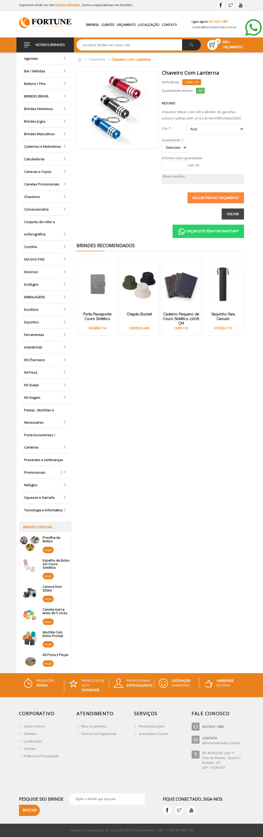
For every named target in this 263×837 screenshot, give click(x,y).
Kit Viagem (32, 397)
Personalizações (152, 726)
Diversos (31, 272)
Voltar (233, 214)
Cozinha (30, 246)
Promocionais (34, 472)
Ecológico (31, 284)
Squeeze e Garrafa (39, 497)
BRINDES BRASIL (36, 96)
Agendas (31, 58)
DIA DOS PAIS (34, 259)
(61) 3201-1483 (218, 21)
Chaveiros (32, 196)
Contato (169, 25)
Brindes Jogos (34, 121)
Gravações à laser (153, 733)
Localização (148, 25)
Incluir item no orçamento (216, 197)
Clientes (107, 25)
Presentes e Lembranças (43, 459)
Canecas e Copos (37, 171)
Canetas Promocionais (41, 184)
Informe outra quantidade (182, 158)
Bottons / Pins (35, 83)
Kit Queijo (31, 385)
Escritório (31, 309)
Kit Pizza (30, 372)
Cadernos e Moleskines (42, 146)
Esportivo (31, 322)
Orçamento (126, 25)
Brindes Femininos (38, 108)
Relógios (30, 485)
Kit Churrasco (34, 359)
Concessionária (36, 209)
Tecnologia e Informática (43, 510)
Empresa (92, 25)
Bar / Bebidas (34, 71)
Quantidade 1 (172, 140)
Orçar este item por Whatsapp (212, 231)
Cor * (166, 128)
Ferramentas (34, 334)
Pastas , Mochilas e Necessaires (39, 416)
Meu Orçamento (93, 726)
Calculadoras (34, 159)
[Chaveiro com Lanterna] (118, 107)
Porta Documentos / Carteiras (39, 441)
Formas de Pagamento (99, 733)
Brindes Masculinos (39, 134)
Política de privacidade (41, 756)
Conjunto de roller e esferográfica (39, 228)
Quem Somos (34, 726)
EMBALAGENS (34, 297)
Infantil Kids (33, 347)
